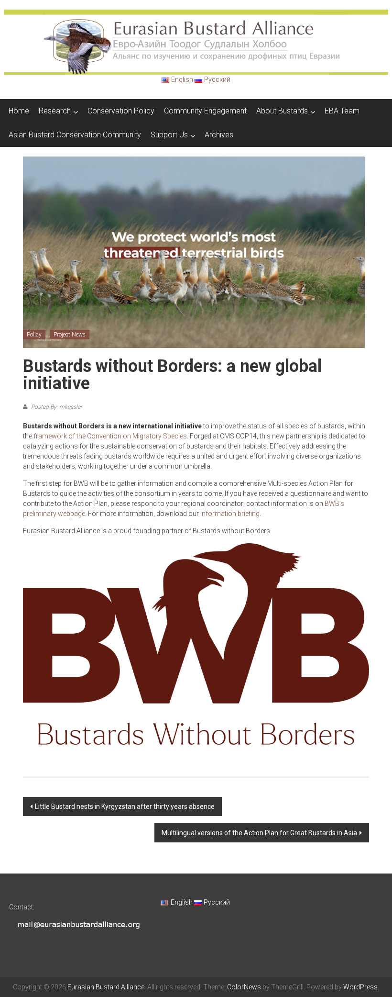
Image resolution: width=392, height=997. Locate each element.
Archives (219, 134)
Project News (70, 334)
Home (19, 110)
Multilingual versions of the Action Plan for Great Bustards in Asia (259, 833)
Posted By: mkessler (56, 406)
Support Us (169, 134)
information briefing (230, 513)
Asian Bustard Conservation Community (75, 134)
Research (55, 110)
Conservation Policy (120, 110)
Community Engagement (205, 110)
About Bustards (282, 110)
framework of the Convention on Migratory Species (110, 436)
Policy (34, 334)
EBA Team (342, 110)
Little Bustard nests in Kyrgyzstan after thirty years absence (125, 806)
